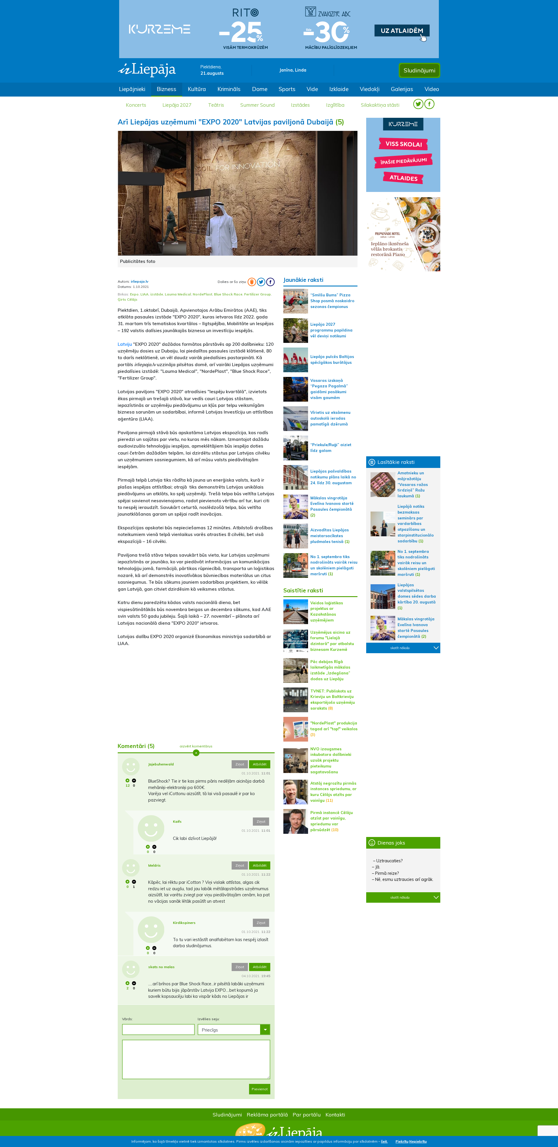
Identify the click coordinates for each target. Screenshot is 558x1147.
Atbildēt (260, 764)
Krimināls (229, 89)
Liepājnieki (132, 89)
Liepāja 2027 (177, 105)
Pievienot (260, 1089)
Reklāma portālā (267, 1114)
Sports (287, 89)
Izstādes (300, 105)
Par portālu (307, 1114)
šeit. (384, 1141)
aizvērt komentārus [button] (196, 746)
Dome (259, 89)
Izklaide (338, 89)
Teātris (216, 105)
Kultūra (197, 89)
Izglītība (335, 105)
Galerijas (402, 89)
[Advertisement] (196, 692)
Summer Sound (257, 105)
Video (432, 89)
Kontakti (335, 1114)
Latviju (125, 344)
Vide (312, 89)
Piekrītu (402, 1141)
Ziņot (239, 764)
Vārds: (127, 1019)
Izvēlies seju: (209, 1019)
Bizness (166, 89)
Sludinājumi (419, 70)
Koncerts (136, 105)
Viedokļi (370, 89)
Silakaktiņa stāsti (380, 105)
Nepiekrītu (418, 1141)
